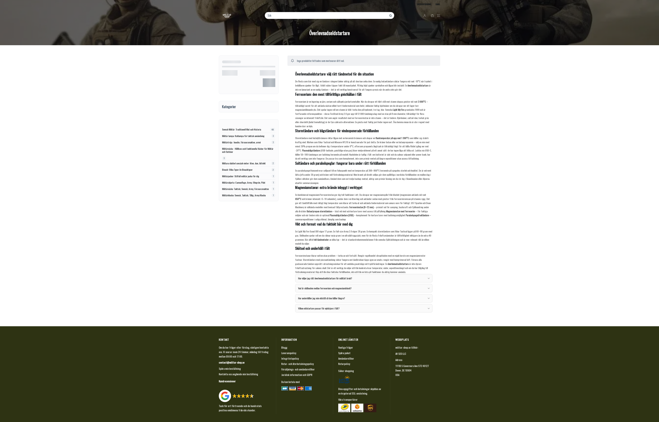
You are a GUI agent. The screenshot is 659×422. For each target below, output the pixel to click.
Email (438, 4)
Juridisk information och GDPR (296, 375)
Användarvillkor (346, 358)
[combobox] (327, 15)
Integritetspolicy (290, 358)
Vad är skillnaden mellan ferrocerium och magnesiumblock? (324, 288)
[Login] (424, 15)
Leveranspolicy (288, 353)
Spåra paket (344, 353)
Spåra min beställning (230, 368)
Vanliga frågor (345, 347)
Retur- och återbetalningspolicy (297, 364)
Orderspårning (424, 4)
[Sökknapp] (390, 15)
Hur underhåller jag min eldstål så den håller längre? (321, 298)
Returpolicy (344, 364)
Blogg (284, 347)
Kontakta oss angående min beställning (238, 374)
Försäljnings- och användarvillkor (298, 369)
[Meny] (438, 15)
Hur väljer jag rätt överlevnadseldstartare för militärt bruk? (325, 278)
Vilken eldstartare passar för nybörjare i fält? (318, 308)
